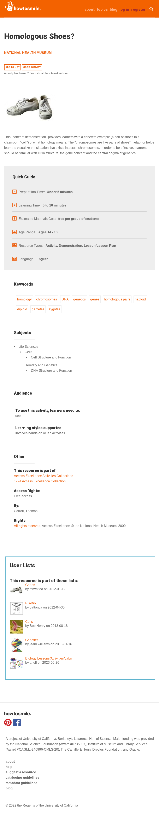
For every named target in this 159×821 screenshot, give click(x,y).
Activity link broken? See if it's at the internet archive (35, 73)
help (9, 767)
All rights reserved (27, 526)
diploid (22, 309)
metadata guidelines (21, 783)
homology (24, 299)
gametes (38, 309)
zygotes (54, 309)
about (89, 9)
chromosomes (46, 299)
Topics (102, 9)
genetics (79, 299)
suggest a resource (21, 772)
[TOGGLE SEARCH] (151, 8)
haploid (140, 299)
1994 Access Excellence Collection (40, 481)
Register (138, 9)
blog (9, 788)
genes (94, 299)
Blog (113, 9)
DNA (65, 299)
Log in (124, 9)
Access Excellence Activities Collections (43, 476)
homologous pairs (117, 299)
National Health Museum (28, 53)
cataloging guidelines (22, 777)
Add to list (12, 67)
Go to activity (32, 67)
